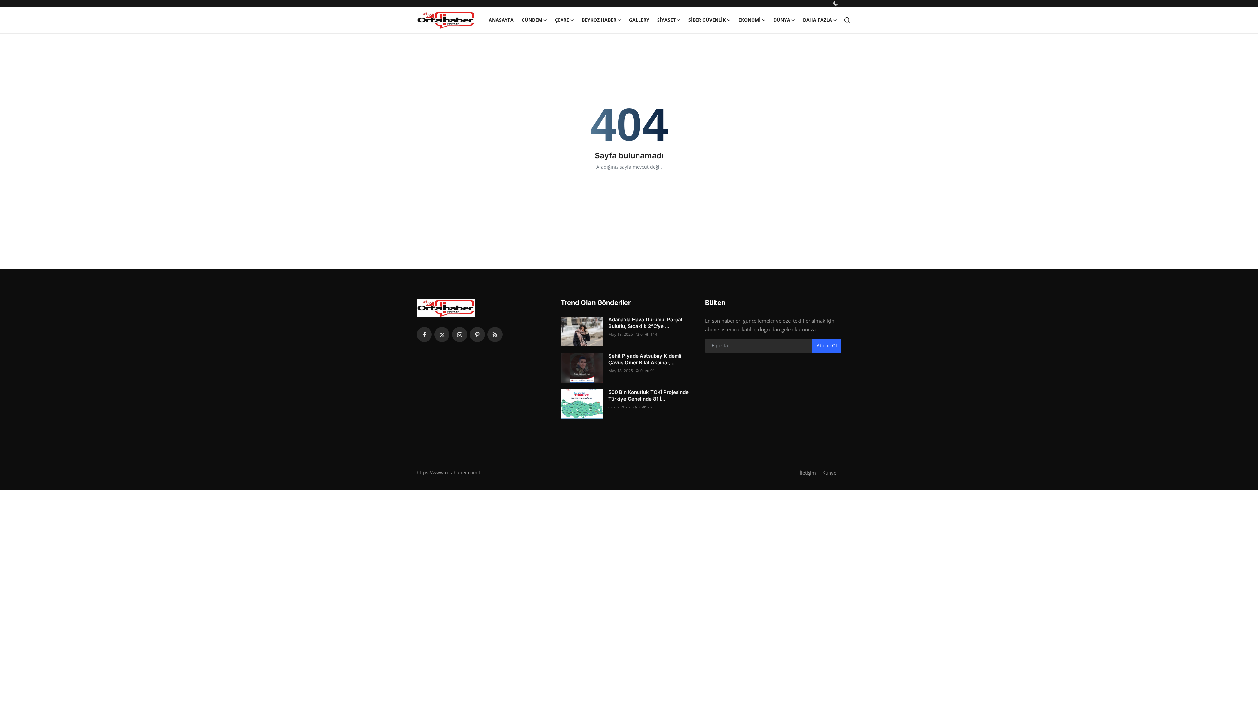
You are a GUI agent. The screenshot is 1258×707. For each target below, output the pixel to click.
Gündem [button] (532, 20)
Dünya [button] (781, 20)
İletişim (808, 472)
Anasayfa (501, 20)
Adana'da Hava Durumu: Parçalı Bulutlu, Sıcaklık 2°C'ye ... (646, 323)
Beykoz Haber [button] (599, 20)
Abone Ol (827, 345)
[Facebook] (424, 334)
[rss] (495, 334)
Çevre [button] (562, 20)
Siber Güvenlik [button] (707, 20)
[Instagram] (459, 334)
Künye (829, 472)
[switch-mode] (836, 3)
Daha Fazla (817, 20)
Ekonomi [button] (749, 20)
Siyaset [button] (666, 20)
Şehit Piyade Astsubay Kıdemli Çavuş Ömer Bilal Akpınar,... (644, 359)
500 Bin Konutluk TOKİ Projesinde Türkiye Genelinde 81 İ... (648, 395)
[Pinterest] (477, 334)
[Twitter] (441, 334)
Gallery (639, 20)
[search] (847, 20)
